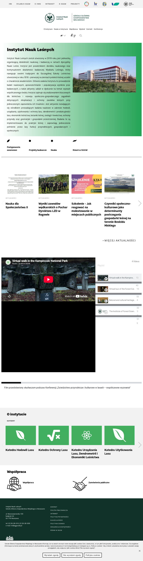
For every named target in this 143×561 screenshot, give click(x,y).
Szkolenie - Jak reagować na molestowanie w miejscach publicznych (87, 203)
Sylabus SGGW (23, 4)
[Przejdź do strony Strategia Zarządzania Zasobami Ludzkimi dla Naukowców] (95, 4)
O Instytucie (48, 29)
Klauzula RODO (56, 520)
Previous (3, 203)
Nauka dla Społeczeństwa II (21, 203)
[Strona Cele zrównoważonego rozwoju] (86, 4)
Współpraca (73, 29)
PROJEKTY (75, 4)
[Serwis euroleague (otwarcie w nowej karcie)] (104, 4)
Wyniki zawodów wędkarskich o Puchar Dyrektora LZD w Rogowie (54, 203)
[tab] (118, 279)
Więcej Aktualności (120, 240)
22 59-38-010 (13, 523)
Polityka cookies (57, 523)
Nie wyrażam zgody (72, 555)
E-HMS (38, 4)
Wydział (82, 29)
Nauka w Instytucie (61, 29)
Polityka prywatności (59, 517)
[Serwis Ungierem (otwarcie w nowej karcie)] (115, 4)
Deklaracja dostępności (60, 527)
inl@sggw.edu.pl (16, 526)
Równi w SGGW (56, 530)
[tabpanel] (48, 314)
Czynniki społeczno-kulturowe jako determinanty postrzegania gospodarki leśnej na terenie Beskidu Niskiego (119, 203)
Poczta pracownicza (59, 510)
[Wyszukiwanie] (80, 35)
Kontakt (89, 29)
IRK (10, 4)
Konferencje (98, 29)
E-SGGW (62, 4)
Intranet (50, 4)
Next (139, 203)
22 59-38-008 (24, 523)
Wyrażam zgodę (51, 555)
